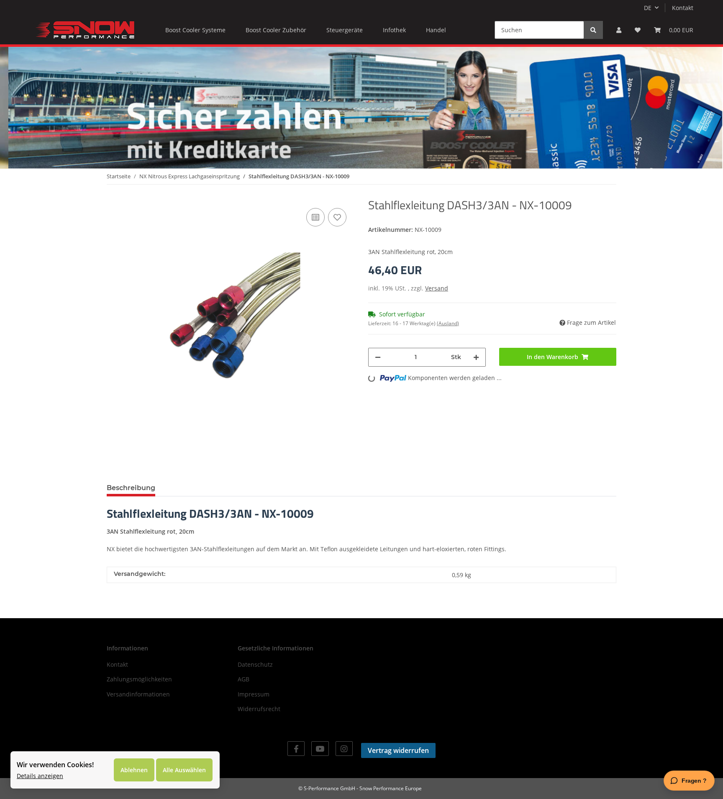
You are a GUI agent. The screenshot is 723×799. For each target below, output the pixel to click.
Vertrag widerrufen (398, 750)
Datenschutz (255, 664)
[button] (619, 29)
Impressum (253, 694)
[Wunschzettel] (637, 29)
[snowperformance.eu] (84, 29)
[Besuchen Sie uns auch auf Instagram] (344, 748)
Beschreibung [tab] (131, 488)
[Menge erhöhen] (476, 357)
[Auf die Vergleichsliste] (315, 217)
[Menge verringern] (378, 357)
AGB (243, 679)
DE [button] (647, 8)
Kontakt (682, 8)
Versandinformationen (138, 694)
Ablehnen (134, 770)
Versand (436, 288)
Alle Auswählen (184, 770)
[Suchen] (593, 30)
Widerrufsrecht (259, 709)
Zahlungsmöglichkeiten (139, 679)
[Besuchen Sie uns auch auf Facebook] (296, 748)
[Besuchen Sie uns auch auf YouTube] (319, 748)
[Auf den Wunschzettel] (337, 217)
